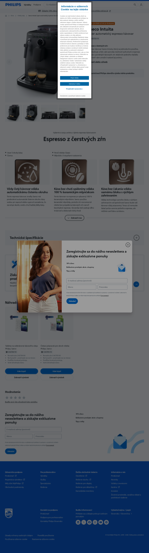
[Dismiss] (128, 245)
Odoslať (72, 301)
